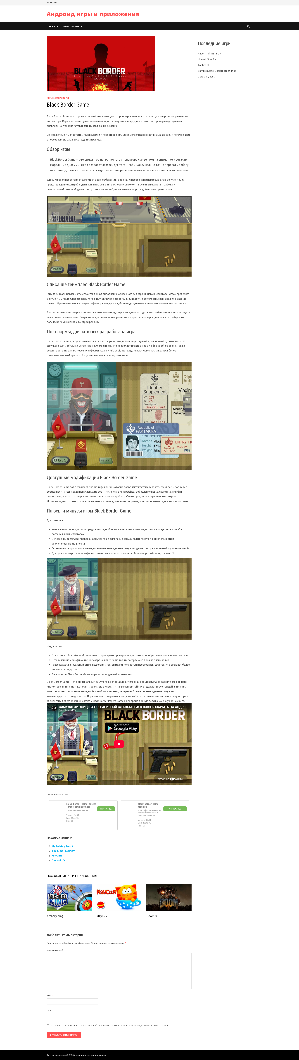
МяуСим (57, 855)
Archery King (55, 916)
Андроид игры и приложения (93, 13)
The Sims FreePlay (63, 851)
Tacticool (203, 65)
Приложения (71, 26)
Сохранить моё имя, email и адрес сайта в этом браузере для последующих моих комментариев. (110, 1025)
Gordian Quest (206, 76)
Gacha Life (58, 860)
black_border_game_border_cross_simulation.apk (81, 805)
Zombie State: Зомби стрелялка (217, 71)
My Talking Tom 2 (62, 846)
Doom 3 (151, 916)
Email (51, 1010)
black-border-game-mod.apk (148, 805)
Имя (50, 995)
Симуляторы (61, 98)
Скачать (104, 808)
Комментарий (56, 950)
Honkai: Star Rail (207, 59)
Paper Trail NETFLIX (209, 53)
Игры (52, 26)
